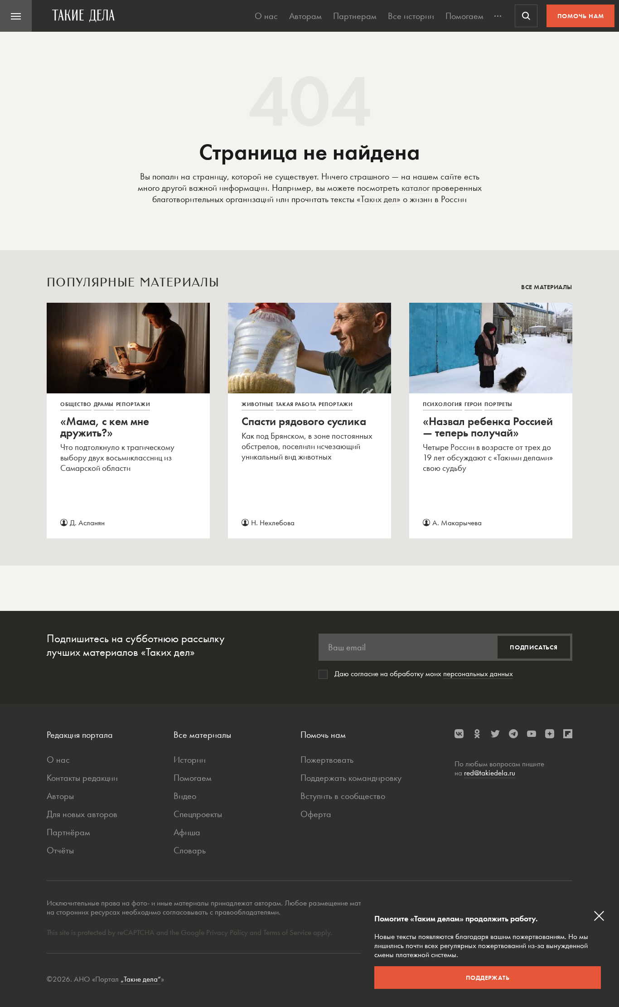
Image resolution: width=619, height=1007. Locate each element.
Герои (473, 404)
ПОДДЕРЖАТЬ (488, 977)
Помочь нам (580, 16)
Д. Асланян (87, 523)
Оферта (315, 814)
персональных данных (478, 673)
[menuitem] (16, 16)
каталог (415, 188)
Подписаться (534, 647)
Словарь (190, 850)
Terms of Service (287, 932)
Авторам (305, 16)
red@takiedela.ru (489, 773)
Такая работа (296, 404)
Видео (185, 796)
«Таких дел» (379, 199)
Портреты (498, 404)
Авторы (60, 796)
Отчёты (60, 850)
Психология (442, 404)
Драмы (104, 404)
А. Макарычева (457, 523)
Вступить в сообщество (342, 796)
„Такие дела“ (141, 979)
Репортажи (133, 404)
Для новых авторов (82, 814)
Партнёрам (68, 832)
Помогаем (464, 16)
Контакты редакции (82, 778)
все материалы (546, 287)
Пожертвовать (326, 759)
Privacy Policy (228, 932)
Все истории (411, 16)
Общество (76, 404)
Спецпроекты (198, 814)
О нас (266, 16)
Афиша (187, 832)
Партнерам (355, 16)
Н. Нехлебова (273, 523)
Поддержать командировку (350, 778)
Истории (190, 759)
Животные (258, 404)
